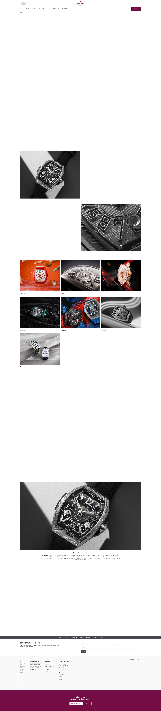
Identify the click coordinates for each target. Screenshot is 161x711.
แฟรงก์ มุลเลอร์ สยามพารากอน (35, 664)
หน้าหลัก (21, 12)
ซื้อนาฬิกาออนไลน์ (65, 8)
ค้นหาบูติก (118, 388)
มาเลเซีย (66, 637)
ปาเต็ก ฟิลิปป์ (33, 8)
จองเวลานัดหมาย (108, 388)
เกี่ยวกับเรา (47, 669)
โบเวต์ (21, 664)
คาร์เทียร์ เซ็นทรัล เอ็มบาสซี (34, 661)
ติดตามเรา (61, 672)
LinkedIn (60, 679)
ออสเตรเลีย (88, 637)
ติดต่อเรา (136, 8)
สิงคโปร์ (60, 637)
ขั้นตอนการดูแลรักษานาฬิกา (50, 666)
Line (60, 677)
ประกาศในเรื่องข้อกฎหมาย (64, 661)
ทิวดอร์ (21, 672)
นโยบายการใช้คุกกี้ (62, 667)
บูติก (48, 8)
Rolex (27, 8)
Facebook (61, 674)
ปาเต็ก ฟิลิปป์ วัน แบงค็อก (34, 667)
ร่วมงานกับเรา (62, 659)
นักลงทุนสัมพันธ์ (62, 669)
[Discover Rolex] (131, 3)
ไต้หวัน (81, 637)
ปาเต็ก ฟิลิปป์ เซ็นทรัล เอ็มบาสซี (35, 666)
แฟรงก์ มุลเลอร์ (23, 666)
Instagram (61, 676)
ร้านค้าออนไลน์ (48, 659)
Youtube (60, 680)
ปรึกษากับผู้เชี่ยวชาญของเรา (76, 703)
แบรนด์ (22, 8)
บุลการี (21, 667)
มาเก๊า (101, 637)
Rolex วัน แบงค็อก (33, 669)
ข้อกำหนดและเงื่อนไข (62, 664)
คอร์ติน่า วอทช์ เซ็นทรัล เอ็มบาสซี (35, 663)
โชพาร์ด (21, 670)
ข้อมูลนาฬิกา (47, 664)
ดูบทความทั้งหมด (136, 432)
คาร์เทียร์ (21, 669)
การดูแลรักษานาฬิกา (55, 8)
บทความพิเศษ (42, 8)
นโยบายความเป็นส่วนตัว (63, 665)
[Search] (129, 8)
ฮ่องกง (95, 637)
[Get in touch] (158, 708)
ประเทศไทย (74, 637)
